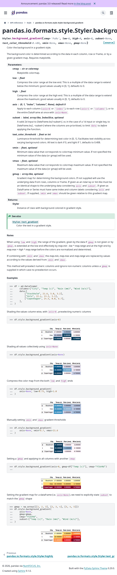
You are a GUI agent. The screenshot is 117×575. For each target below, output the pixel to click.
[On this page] (111, 12)
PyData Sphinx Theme (95, 568)
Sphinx (21, 570)
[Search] (103, 12)
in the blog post (82, 3)
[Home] (5, 22)
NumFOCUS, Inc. (32, 565)
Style (29, 22)
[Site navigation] (5, 12)
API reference (16, 22)
